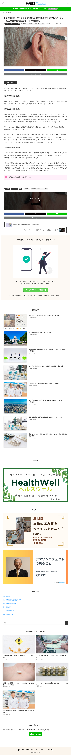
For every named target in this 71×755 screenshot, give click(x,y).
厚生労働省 (6, 596)
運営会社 (21, 749)
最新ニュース (13, 23)
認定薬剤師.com (8, 614)
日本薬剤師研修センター (10, 610)
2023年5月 (25, 23)
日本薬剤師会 (7, 607)
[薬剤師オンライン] (35, 3)
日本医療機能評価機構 (10, 603)
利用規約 (41, 749)
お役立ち (7, 23)
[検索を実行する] (66, 623)
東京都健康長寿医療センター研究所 (36, 23)
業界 (19, 23)
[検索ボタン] (3, 3)
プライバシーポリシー (31, 749)
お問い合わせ (48, 749)
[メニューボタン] (67, 3)
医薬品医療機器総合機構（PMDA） (14, 600)
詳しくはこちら (53, 8)
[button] (14, 70)
